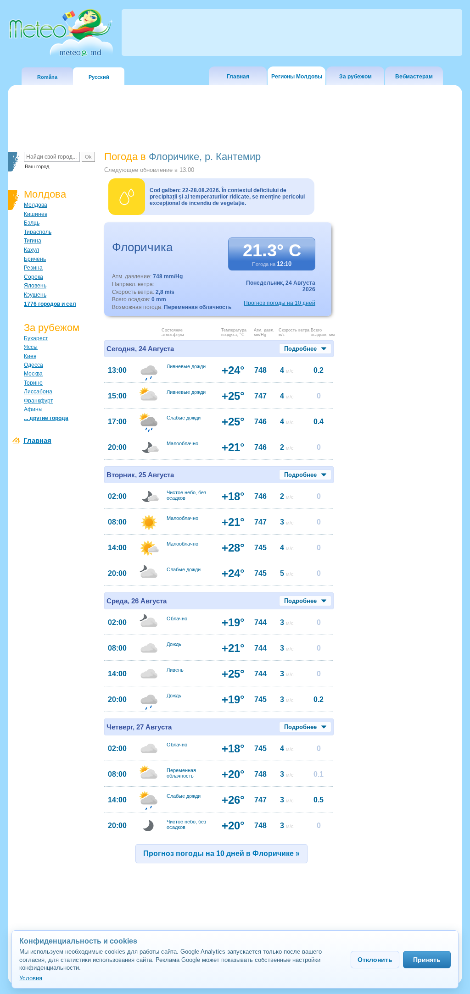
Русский (99, 77)
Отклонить (375, 959)
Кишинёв (35, 214)
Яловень (35, 285)
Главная (238, 76)
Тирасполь (37, 232)
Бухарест (36, 338)
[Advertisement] (399, 309)
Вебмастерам (414, 76)
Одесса (33, 365)
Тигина (32, 240)
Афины (33, 409)
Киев (30, 356)
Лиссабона (38, 391)
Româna (47, 77)
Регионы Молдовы (296, 76)
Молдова (35, 205)
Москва (33, 373)
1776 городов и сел (50, 304)
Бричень (35, 259)
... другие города (46, 418)
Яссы (31, 347)
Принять (427, 959)
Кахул (31, 250)
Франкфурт (38, 401)
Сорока (33, 277)
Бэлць (31, 223)
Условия (30, 978)
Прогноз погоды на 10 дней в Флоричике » (221, 853)
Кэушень (35, 295)
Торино (33, 383)
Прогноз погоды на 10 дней (279, 303)
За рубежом (355, 76)
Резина (33, 268)
